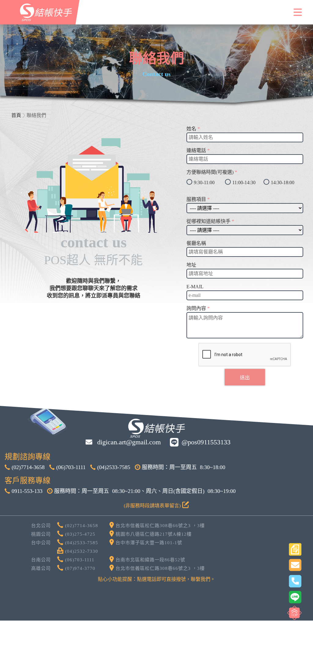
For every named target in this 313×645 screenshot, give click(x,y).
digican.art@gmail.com (128, 442)
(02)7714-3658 (27, 467)
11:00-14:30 (244, 182)
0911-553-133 (26, 491)
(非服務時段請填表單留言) (153, 505)
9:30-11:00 (204, 182)
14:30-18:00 (282, 182)
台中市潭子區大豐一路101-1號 (148, 542)
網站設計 (213, 611)
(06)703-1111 (70, 467)
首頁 (16, 115)
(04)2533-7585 (113, 467)
